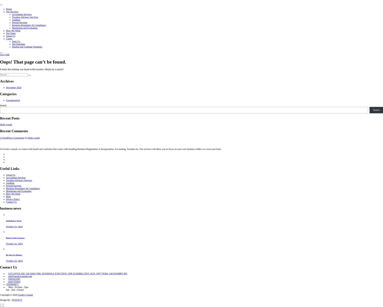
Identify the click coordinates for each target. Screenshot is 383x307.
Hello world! (6, 124)
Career (9, 38)
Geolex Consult (25, 295)
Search (3, 105)
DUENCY (17, 300)
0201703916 (14, 281)
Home (9, 9)
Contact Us (11, 202)
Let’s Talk (4, 54)
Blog (8, 196)
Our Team (11, 33)
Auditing (16, 20)
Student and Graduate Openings (27, 47)
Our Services (12, 11)
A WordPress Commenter (12, 138)
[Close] (1, 52)
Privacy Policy (13, 199)
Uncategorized (13, 100)
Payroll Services (19, 22)
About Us (10, 36)
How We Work (13, 30)
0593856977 (12, 284)
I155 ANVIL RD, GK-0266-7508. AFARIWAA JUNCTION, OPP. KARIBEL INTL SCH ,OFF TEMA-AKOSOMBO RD (67, 273)
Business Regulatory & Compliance (29, 25)
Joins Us (16, 41)
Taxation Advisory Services (25, 17)
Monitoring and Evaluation (24, 28)
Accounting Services (22, 14)
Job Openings (18, 44)
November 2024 (13, 87)
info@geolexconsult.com (20, 276)
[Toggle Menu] (1, 4)
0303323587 (14, 279)
